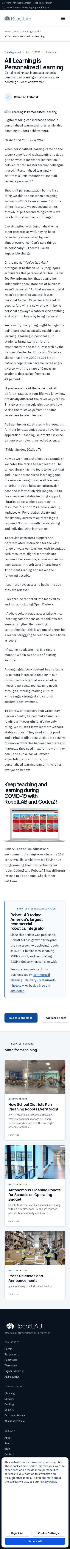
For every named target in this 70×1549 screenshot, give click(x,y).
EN (42, 7)
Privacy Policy (48, 1481)
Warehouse (11, 1365)
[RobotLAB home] (18, 18)
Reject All (17, 1533)
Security (9, 1410)
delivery (30, 980)
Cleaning (9, 1393)
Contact (9, 1454)
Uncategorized (30, 31)
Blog (16, 31)
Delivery (9, 1399)
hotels (16, 985)
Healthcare (11, 1360)
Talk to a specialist (21, 1018)
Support (36, 7)
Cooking (9, 1404)
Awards (8, 1443)
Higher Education (14, 1371)
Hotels (8, 1349)
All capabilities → (14, 1421)
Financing (27, 7)
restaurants (47, 980)
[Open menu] (63, 18)
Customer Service (14, 1415)
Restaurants (11, 1354)
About (8, 1437)
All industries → (13, 1376)
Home (7, 31)
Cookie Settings (48, 1533)
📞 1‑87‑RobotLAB (11, 7)
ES (47, 7)
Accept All (34, 1541)
